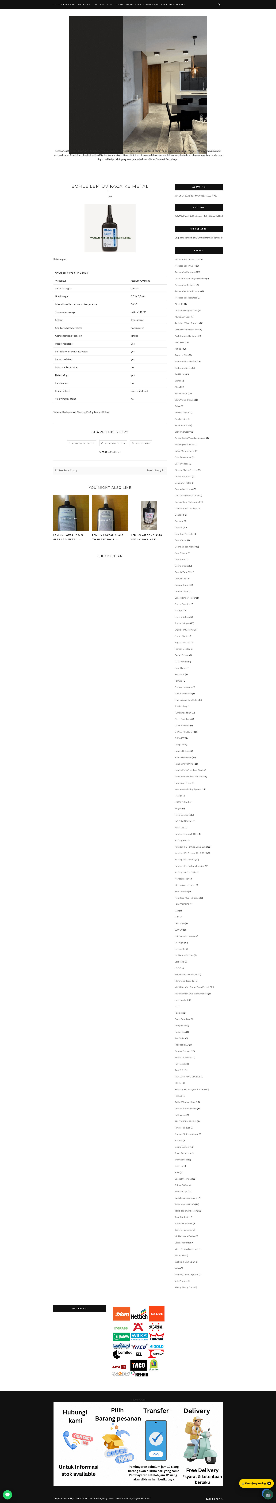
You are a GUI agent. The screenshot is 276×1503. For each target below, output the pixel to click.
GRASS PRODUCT (184, 731)
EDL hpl (178, 610)
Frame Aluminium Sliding (187, 700)
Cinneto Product (183, 476)
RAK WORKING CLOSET (187, 1076)
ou (176, 1006)
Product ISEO (182, 1044)
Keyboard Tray (182, 878)
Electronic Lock (182, 617)
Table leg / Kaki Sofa (185, 1204)
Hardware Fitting (183, 783)
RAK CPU (179, 1070)
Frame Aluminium (183, 693)
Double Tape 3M (183, 572)
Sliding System (182, 1146)
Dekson (178, 527)
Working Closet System (186, 1274)
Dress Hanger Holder (185, 597)
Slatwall (178, 1140)
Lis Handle (180, 949)
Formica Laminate (183, 687)
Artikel (178, 348)
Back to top (213, 1499)
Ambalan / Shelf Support (187, 323)
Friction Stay (181, 706)
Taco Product (181, 1217)
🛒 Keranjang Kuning (255, 1483)
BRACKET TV (182, 425)
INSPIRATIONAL (183, 821)
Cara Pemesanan (183, 457)
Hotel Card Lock (183, 814)
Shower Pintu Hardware (187, 1134)
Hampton (179, 744)
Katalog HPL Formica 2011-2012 (191, 846)
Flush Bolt (180, 674)
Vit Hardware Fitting (185, 1236)
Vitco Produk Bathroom (186, 1249)
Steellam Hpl (181, 1191)
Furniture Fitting (183, 712)
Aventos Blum (182, 355)
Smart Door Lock (183, 1153)
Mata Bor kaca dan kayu (186, 974)
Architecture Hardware (186, 336)
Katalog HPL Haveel (185, 859)
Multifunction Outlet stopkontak (191, 993)
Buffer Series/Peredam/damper (190, 438)
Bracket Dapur (182, 412)
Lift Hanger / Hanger (185, 936)
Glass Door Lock (183, 719)
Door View (180, 559)
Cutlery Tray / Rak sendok (187, 502)
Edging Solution (182, 604)
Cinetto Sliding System (186, 470)
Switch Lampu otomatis (186, 1198)
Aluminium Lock (182, 316)
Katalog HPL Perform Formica (189, 866)
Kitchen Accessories (185, 885)
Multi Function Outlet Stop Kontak (192, 987)
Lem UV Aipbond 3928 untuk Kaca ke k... (146, 537)
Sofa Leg (179, 1166)
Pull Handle (180, 1063)
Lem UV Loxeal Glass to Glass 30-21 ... (107, 537)
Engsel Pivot (181, 636)
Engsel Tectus (182, 642)
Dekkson (179, 521)
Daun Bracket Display (185, 508)
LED (177, 910)
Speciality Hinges (183, 1178)
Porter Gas (180, 1032)
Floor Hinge (180, 668)
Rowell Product (182, 1127)
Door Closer (181, 540)
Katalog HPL (181, 840)
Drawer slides (181, 591)
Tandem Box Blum (183, 1223)
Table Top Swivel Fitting (187, 1210)
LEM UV (117, 451)
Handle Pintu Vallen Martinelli (189, 776)
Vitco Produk (181, 1242)
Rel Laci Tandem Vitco (186, 1108)
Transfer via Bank (183, 1229)
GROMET (180, 738)
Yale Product (181, 1281)
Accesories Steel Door (186, 297)
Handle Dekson (182, 751)
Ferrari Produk (182, 655)
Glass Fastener (182, 725)
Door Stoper (181, 553)
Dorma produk (182, 565)
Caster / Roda (181, 463)
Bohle (177, 406)
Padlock (179, 1012)
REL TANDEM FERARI (186, 1121)
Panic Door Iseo (183, 1019)
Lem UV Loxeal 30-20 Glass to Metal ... (68, 537)
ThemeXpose (81, 1498)
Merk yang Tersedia (184, 980)
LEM (110, 451)
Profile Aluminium (183, 1057)
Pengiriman (180, 1025)
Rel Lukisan (180, 1115)
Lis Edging (180, 942)
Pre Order (180, 1038)
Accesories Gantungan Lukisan (190, 278)
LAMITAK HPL (182, 904)
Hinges (178, 808)
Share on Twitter (115, 443)
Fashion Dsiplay (182, 648)
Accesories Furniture (185, 272)
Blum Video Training (185, 399)
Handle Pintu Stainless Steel (189, 770)
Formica (178, 680)
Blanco (178, 380)
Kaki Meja (179, 827)
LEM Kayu (180, 923)
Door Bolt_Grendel (184, 533)
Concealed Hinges (184, 489)
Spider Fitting (181, 1185)
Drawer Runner (182, 585)
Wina (177, 1268)
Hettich (178, 795)
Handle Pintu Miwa (184, 763)
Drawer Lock (181, 578)
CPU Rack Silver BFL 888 (187, 495)
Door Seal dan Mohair (185, 546)
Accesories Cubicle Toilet (187, 259)
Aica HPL (179, 304)
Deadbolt (179, 514)
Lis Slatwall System (184, 955)
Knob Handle (181, 891)
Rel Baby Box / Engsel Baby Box (190, 1089)
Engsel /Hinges (182, 623)
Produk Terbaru (182, 1051)
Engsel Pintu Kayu (184, 629)
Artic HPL (179, 342)
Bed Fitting (180, 374)
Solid (177, 1172)
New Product (181, 1000)
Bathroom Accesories (185, 361)
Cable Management (184, 450)
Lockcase (179, 961)
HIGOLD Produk (183, 802)
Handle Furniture (183, 757)
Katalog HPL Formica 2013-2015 (191, 853)
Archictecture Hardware (187, 329)
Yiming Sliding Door (184, 1287)
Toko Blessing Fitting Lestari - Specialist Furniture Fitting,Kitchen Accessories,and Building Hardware (119, 4)
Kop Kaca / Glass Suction (187, 897)
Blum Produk (181, 393)
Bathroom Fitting (183, 367)
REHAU (178, 1083)
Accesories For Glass (185, 265)
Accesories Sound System (188, 291)
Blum (177, 387)
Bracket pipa (181, 419)
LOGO (178, 968)
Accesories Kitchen (184, 284)
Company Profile (183, 482)
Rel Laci (178, 1095)
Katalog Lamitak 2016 (185, 872)
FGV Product (181, 661)
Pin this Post (143, 443)
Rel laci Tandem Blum (185, 1102)
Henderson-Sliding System (188, 789)
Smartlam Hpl (181, 1159)
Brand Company (183, 431)
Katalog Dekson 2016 (185, 834)
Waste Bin (180, 1255)
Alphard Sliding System (186, 310)
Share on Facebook (83, 443)
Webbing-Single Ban (185, 1261)
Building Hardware (184, 444)
